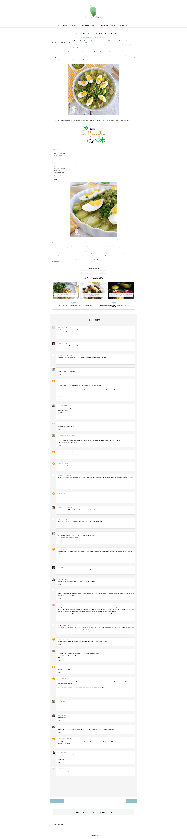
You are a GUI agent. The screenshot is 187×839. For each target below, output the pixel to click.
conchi (59, 343)
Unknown (60, 493)
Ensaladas (95, 37)
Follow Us (58, 826)
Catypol (60, 549)
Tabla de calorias (103, 25)
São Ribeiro (60, 405)
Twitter (110, 812)
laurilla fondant (62, 355)
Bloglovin (86, 812)
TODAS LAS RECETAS (62, 25)
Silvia (59, 678)
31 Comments (89, 37)
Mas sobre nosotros (124, 25)
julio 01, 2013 (68, 327)
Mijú (58, 701)
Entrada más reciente (58, 801)
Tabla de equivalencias (87, 25)
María (59, 715)
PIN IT (105, 272)
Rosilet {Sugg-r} (61, 604)
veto (59, 380)
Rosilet (72, 120)
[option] (66, 291)
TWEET (91, 272)
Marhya (59, 519)
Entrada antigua (130, 801)
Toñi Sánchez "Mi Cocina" (64, 507)
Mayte (59, 752)
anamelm (60, 463)
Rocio (59, 667)
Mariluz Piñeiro (61, 738)
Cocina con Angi (62, 475)
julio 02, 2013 (64, 667)
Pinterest (102, 812)
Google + (94, 812)
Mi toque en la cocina (63, 435)
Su (58, 727)
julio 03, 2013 (64, 752)
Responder (59, 348)
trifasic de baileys (62, 451)
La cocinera (74, 25)
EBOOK (113, 25)
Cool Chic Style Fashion (64, 424)
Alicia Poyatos (61, 533)
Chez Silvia (60, 768)
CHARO (59, 579)
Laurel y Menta (61, 327)
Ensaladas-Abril (103, 37)
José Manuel (61, 369)
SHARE (84, 272)
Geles (59, 567)
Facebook (78, 812)
